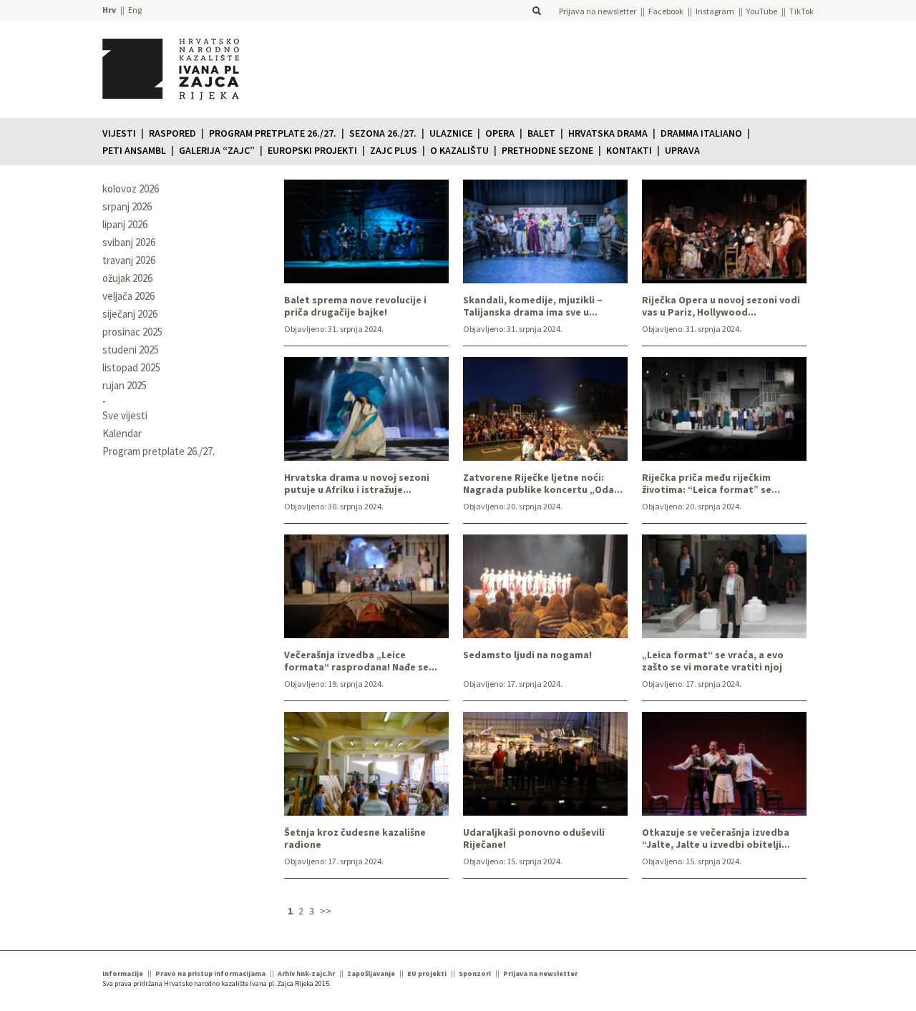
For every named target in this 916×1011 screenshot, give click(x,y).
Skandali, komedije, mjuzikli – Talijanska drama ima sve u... (533, 306)
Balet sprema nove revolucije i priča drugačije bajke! (355, 306)
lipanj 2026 (124, 224)
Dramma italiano (701, 133)
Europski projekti (312, 150)
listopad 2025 (131, 367)
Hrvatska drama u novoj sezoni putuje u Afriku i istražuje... (356, 484)
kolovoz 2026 (130, 188)
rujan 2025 (124, 385)
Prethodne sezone (547, 150)
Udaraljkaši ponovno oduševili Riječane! (534, 838)
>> (325, 910)
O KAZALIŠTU (459, 150)
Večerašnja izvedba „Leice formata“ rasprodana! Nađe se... (360, 661)
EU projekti (427, 973)
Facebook (665, 11)
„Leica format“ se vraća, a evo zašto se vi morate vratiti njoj (713, 661)
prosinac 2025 (132, 331)
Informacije (122, 973)
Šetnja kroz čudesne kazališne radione (355, 838)
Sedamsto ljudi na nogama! (527, 655)
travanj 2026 (128, 260)
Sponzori (475, 973)
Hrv (109, 9)
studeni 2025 (130, 349)
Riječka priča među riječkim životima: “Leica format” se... (711, 484)
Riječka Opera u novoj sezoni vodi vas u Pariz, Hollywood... (721, 306)
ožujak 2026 (127, 278)
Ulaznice (450, 133)
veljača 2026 (128, 296)
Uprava (682, 150)
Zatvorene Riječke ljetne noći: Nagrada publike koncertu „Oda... (543, 484)
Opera (500, 133)
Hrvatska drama (608, 133)
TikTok (801, 11)
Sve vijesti (124, 415)
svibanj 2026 (128, 242)
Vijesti (119, 133)
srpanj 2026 (127, 206)
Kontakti (629, 150)
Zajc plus (393, 150)
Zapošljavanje (371, 973)
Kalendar (122, 433)
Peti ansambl (134, 150)
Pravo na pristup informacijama (210, 973)
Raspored (172, 133)
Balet (541, 133)
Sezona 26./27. (382, 133)
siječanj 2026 (129, 314)
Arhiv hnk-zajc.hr (306, 973)
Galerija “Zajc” (217, 150)
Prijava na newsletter (597, 11)
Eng (135, 9)
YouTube (761, 11)
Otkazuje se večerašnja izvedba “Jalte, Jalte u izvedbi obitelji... (716, 838)
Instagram (715, 11)
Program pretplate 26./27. (272, 133)
